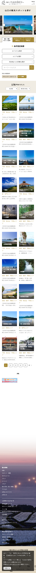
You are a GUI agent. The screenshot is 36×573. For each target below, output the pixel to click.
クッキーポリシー (12, 564)
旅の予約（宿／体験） (8, 486)
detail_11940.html (9, 270)
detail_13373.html (9, 189)
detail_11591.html (26, 270)
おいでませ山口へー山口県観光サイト (12, 3)
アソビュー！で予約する (17, 39)
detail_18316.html (26, 217)
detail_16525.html (9, 296)
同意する (7, 568)
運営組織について (7, 503)
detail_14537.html (9, 108)
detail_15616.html (26, 244)
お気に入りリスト (7, 492)
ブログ (4, 484)
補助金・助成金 (6, 537)
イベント (4, 481)
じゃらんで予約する (28, 39)
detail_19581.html (9, 348)
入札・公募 (5, 539)
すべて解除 (21, 76)
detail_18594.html (26, 162)
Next (32, 25)
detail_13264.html (26, 135)
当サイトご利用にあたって (9, 506)
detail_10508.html (9, 244)
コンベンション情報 (7, 534)
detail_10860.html (26, 296)
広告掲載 (4, 514)
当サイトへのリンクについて (10, 512)
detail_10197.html (26, 322)
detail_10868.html (9, 162)
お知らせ (4, 494)
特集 (3, 470)
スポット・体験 (6, 473)
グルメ (4, 478)
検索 (30, 67)
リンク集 (4, 509)
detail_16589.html (9, 217)
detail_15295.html (9, 135)
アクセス (4, 489)
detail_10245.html (26, 108)
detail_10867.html (26, 189)
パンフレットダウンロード (9, 522)
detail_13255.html (26, 348)
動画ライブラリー (7, 520)
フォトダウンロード (7, 517)
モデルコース (6, 476)
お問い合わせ (6, 525)
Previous (3, 25)
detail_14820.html (9, 322)
